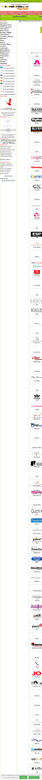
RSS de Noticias (6, 159)
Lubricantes (4, 48)
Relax (2, 57)
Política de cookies (5, 171)
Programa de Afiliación (5, 154)
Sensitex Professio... (9, 86)
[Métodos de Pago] (8, 180)
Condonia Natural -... (9, 91)
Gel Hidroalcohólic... (9, 89)
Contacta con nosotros (6, 146)
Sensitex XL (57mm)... (9, 76)
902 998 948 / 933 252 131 (19, 16)
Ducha (2, 40)
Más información (34, 777)
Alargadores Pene (6, 25)
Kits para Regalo (5, 44)
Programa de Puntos (5, 151)
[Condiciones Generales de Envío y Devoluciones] (5, 176)
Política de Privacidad (5, 170)
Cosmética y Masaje (6, 36)
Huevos (2, 42)
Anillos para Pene (6, 27)
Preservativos (4, 56)
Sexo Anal (3, 59)
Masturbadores (5, 50)
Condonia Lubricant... (9, 73)
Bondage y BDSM (5, 32)
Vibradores (3, 63)
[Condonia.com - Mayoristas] (15, 9)
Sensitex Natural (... (9, 70)
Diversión (3, 38)
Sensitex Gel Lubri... (9, 68)
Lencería (3, 46)
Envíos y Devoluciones (6, 168)
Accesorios (3, 23)
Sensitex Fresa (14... (9, 81)
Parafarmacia (4, 54)
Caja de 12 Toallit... (8, 78)
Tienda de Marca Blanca (6, 156)
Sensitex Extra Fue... (9, 83)
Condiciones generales (6, 164)
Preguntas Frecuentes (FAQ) (7, 149)
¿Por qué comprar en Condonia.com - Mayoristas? (8, 143)
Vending (3, 61)
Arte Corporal (4, 29)
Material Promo (5, 52)
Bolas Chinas (4, 30)
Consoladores (4, 34)
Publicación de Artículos (6, 153)
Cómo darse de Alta (5, 148)
